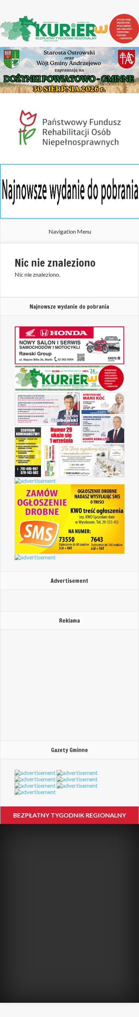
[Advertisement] (59, 684)
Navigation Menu (69, 231)
